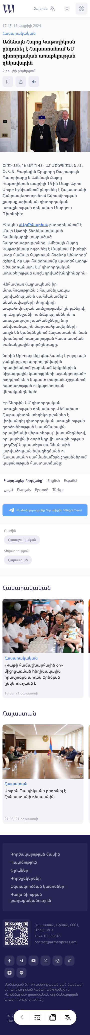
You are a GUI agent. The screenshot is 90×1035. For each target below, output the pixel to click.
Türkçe (58, 489)
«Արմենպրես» (33, 224)
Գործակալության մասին (35, 854)
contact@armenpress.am (55, 941)
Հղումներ (19, 870)
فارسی (8, 489)
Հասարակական (22, 539)
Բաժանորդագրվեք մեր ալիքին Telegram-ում (49, 510)
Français (24, 489)
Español (70, 480)
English (54, 480)
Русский (41, 489)
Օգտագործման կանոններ (37, 886)
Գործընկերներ (25, 878)
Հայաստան (18, 559)
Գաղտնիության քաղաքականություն (30, 897)
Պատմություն (23, 862)
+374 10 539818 (47, 935)
